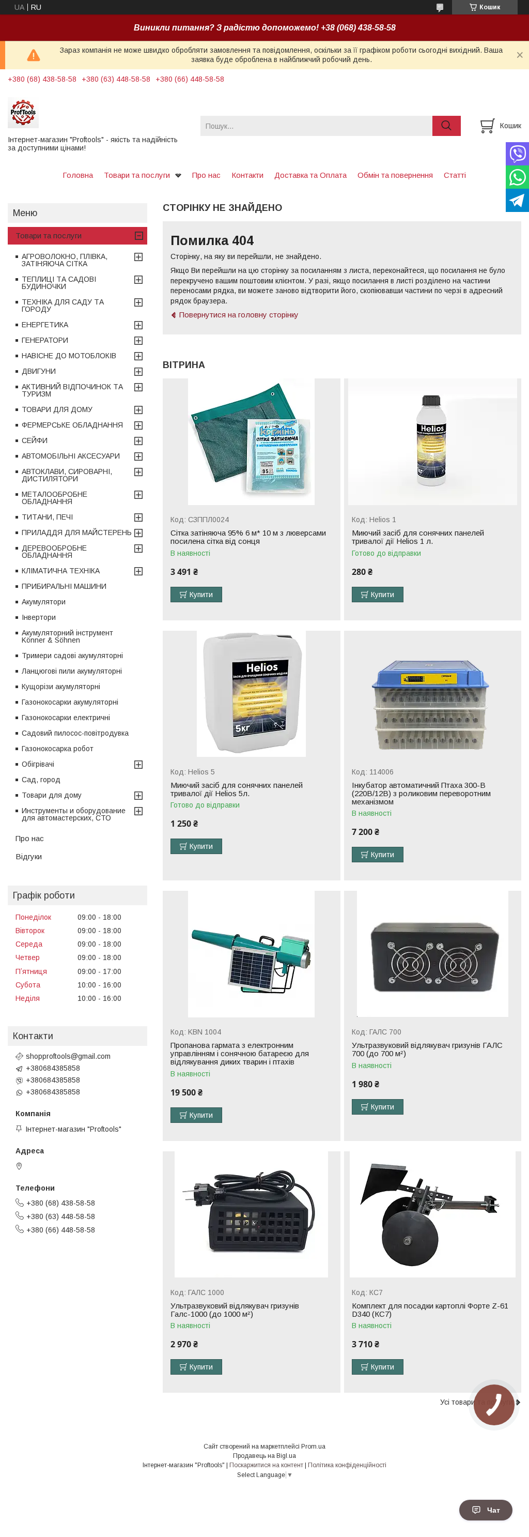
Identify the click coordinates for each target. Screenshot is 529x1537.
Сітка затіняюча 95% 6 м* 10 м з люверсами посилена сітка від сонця (248, 537)
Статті (455, 175)
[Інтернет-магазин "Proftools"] (98, 112)
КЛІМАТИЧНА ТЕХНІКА (61, 571)
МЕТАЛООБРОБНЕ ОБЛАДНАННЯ (54, 498)
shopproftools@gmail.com (68, 1056)
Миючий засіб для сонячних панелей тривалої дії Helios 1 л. (418, 537)
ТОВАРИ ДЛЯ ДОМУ (57, 409)
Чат (493, 1510)
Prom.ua (313, 1446)
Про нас (206, 175)
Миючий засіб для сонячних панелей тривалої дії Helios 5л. (236, 789)
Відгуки (28, 856)
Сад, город (41, 779)
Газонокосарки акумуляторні (70, 702)
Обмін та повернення (395, 175)
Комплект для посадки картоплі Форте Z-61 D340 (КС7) (430, 1310)
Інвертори (39, 617)
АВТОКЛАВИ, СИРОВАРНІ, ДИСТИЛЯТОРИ (67, 475)
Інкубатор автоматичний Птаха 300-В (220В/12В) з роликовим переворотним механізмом (421, 793)
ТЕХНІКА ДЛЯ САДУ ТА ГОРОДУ (63, 305)
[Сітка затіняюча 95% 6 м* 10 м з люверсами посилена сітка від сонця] (251, 441)
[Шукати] (446, 126)
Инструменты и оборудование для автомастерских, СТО (74, 814)
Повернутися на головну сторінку (239, 314)
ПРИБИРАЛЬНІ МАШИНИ (64, 586)
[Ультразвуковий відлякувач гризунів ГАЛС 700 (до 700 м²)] (432, 954)
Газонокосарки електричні (66, 717)
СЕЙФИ (35, 440)
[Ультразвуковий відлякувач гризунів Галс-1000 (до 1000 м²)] (251, 1214)
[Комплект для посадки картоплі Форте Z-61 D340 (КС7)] (432, 1214)
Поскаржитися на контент (266, 1465)
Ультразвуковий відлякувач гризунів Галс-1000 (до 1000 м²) (234, 1310)
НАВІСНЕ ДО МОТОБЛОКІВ (69, 356)
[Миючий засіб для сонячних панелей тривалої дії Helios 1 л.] (432, 441)
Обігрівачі (38, 764)
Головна (78, 175)
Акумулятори (44, 602)
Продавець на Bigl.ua (264, 1455)
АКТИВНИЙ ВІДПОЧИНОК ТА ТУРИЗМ (72, 390)
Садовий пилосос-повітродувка (75, 733)
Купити (201, 594)
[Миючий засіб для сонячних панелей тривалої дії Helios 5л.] (251, 694)
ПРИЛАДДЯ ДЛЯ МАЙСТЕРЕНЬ (77, 532)
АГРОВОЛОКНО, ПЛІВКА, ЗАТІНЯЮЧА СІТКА (64, 260)
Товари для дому (52, 795)
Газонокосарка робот (58, 748)
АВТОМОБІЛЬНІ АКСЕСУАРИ (71, 456)
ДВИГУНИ (39, 371)
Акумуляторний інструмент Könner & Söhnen (67, 636)
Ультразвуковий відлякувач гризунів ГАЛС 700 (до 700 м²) (427, 1049)
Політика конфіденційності (347, 1465)
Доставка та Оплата (310, 175)
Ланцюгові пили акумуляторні (72, 671)
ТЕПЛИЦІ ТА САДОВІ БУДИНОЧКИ (59, 283)
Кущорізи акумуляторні (61, 686)
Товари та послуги (137, 175)
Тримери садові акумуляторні (72, 655)
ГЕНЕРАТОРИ (45, 340)
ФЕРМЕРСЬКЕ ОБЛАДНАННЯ (72, 425)
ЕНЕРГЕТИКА (45, 325)
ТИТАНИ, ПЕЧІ (47, 517)
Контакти (247, 175)
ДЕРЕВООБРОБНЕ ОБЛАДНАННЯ (54, 551)
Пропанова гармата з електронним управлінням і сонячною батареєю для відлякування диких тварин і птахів (239, 1053)
